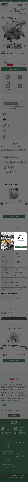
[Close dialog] (26, 232)
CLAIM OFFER (20, 246)
